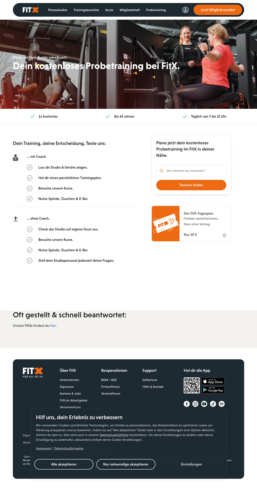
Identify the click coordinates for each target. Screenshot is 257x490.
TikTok (213, 404)
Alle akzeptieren (63, 464)
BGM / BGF (109, 380)
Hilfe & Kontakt (152, 386)
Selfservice (149, 380)
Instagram (195, 404)
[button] (191, 464)
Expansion (67, 386)
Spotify (222, 404)
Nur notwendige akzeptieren (125, 464)
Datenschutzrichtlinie (114, 435)
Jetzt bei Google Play (213, 390)
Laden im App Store (213, 381)
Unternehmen (69, 380)
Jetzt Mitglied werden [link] (218, 10)
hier (53, 326)
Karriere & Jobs (70, 393)
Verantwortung (70, 407)
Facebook (187, 404)
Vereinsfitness (110, 393)
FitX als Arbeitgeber (74, 400)
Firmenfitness (110, 386)
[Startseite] (33, 376)
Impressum (43, 448)
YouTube (204, 404)
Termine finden (191, 185)
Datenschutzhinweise (69, 448)
